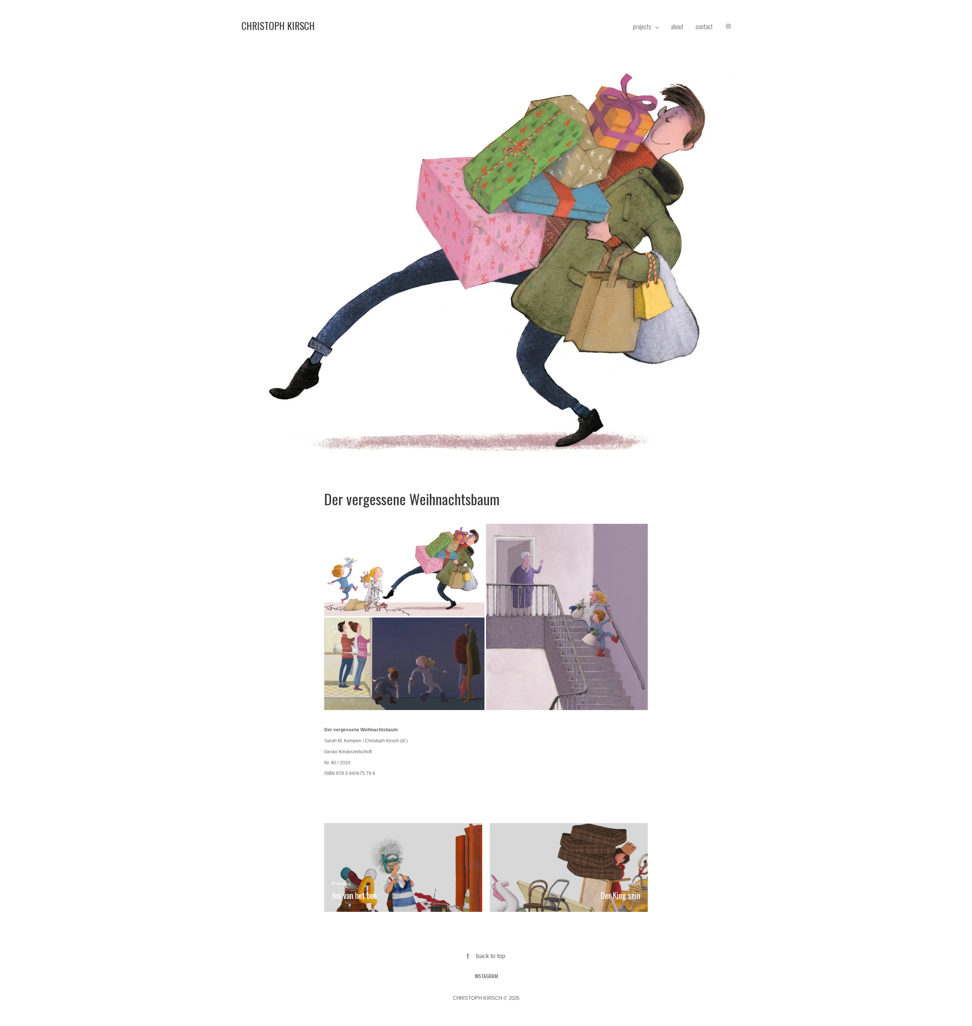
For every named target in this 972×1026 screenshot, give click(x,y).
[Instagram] (728, 26)
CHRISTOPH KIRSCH (278, 25)
